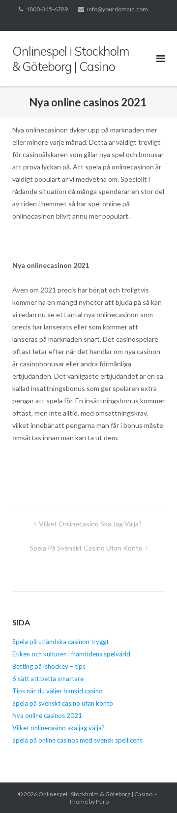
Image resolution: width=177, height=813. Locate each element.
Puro (102, 801)
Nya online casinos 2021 (48, 715)
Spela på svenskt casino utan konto (86, 548)
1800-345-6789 (47, 9)
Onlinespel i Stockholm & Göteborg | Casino (95, 794)
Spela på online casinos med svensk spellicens (77, 740)
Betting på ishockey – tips (49, 666)
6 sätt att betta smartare (48, 679)
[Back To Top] (153, 789)
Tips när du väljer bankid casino (57, 691)
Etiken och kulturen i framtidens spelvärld (71, 654)
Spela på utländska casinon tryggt (60, 642)
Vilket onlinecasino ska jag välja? (91, 524)
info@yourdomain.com (117, 9)
